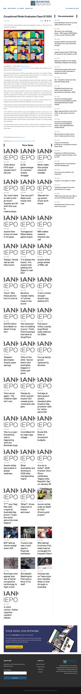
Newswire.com (25, 66)
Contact (40, 672)
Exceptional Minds (24, 68)
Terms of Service (40, 664)
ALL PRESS (20, 8)
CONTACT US (29, 8)
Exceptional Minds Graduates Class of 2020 (23, 141)
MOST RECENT (12, 8)
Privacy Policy (40, 666)
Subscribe (15, 678)
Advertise (40, 669)
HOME (4, 8)
